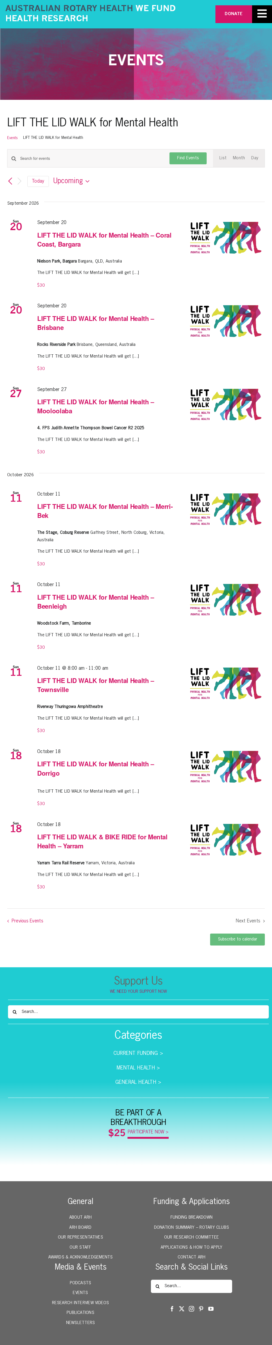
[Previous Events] (10, 181)
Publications (80, 1313)
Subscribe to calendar (237, 939)
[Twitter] (181, 1309)
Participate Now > (148, 1132)
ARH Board (80, 1228)
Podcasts (80, 1283)
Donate (234, 14)
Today (38, 181)
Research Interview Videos (80, 1303)
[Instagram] (191, 1309)
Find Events (188, 158)
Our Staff (80, 1247)
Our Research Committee (191, 1237)
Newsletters (80, 1323)
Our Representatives (80, 1237)
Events (12, 138)
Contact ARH (192, 1257)
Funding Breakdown (191, 1217)
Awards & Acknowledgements (80, 1257)
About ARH (80, 1217)
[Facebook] (172, 1309)
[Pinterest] (201, 1309)
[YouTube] (211, 1309)
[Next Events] (19, 181)
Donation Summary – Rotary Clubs (191, 1228)
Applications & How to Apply (191, 1247)
